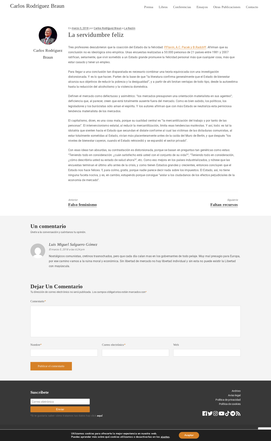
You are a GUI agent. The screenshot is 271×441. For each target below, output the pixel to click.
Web (176, 344)
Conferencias (182, 7)
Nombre (36, 344)
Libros (163, 7)
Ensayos (202, 7)
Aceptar (189, 435)
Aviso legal (234, 395)
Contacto (252, 7)
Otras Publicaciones (226, 7)
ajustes (165, 437)
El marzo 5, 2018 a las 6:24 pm (66, 249)
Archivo (236, 390)
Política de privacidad (228, 399)
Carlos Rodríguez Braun (37, 6)
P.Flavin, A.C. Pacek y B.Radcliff (185, 47)
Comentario (38, 301)
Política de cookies (230, 403)
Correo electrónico (114, 344)
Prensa (148, 7)
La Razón (129, 28)
